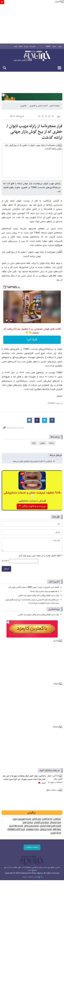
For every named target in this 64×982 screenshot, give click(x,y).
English (48, 46)
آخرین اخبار (54, 582)
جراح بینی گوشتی (41, 822)
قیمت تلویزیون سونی (21, 819)
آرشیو (15, 46)
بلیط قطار (57, 829)
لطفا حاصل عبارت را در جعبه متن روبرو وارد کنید (40, 555)
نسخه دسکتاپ (32, 847)
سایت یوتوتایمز (32, 829)
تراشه (51, 443)
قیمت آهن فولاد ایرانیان (50, 826)
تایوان (42, 443)
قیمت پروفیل (46, 829)
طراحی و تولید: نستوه (31, 877)
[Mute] (11, 320)
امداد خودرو (56, 833)
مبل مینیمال (55, 822)
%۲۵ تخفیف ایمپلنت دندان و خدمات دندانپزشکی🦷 (32, 495)
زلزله (34, 443)
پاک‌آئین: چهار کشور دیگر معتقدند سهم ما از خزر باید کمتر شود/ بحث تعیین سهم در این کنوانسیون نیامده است (24, 779)
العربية (54, 46)
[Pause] (7, 320)
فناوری (23, 105)
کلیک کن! (32, 340)
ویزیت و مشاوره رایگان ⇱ (32, 506)
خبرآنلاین (32, 56)
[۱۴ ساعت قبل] (54, 779)
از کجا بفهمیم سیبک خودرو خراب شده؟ (44, 591)
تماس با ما (32, 46)
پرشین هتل (28, 822)
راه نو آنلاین (47, 819)
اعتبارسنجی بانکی (31, 826)
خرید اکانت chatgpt (16, 829)
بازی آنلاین (36, 819)
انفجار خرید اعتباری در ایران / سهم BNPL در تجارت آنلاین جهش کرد (33, 587)
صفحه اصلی (54, 105)
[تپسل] (3, 95)
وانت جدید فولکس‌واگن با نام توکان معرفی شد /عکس (38, 595)
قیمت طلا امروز (16, 826)
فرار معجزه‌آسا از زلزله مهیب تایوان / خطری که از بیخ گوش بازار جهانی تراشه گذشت (34, 132)
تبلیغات (20, 46)
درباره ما (26, 46)
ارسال (6, 568)
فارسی (59, 46)
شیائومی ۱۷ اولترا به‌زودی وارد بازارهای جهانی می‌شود (32, 461)
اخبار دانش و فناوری (38, 105)
